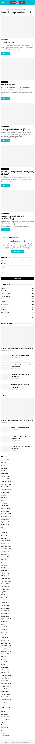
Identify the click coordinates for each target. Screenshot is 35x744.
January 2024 (5, 543)
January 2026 (5, 479)
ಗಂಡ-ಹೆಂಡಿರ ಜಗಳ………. (9, 42)
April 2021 (4, 632)
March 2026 (4, 473)
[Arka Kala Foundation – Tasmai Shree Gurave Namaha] (5, 367)
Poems (3, 310)
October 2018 (5, 697)
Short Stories (4, 39)
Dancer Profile (4, 169)
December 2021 (6, 611)
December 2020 (6, 643)
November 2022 (6, 581)
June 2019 (4, 689)
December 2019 (6, 675)
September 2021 (6, 619)
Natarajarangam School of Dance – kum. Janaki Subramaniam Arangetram (21, 385)
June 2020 (4, 659)
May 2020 (4, 662)
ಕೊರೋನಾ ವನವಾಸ (8, 84)
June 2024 (4, 530)
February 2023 (5, 573)
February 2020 (5, 670)
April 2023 (4, 568)
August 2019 (5, 686)
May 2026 (4, 468)
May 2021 (4, 629)
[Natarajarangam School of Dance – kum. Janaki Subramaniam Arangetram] (5, 386)
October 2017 (5, 702)
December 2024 (6, 514)
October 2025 (5, 487)
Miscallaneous (5, 304)
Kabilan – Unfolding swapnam (20, 355)
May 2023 (4, 565)
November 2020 (6, 646)
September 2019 (6, 683)
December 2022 (6, 578)
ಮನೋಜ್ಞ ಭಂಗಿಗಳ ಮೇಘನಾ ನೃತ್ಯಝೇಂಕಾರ (16, 129)
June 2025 (4, 498)
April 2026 (4, 471)
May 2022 (4, 597)
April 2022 (4, 600)
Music (2, 307)
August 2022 (5, 589)
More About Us (17, 251)
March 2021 (4, 635)
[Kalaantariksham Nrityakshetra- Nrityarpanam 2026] (17, 337)
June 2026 (4, 465)
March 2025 (4, 506)
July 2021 (3, 624)
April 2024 (4, 535)
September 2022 (6, 586)
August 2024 (5, 524)
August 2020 (5, 654)
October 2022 (5, 584)
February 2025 (5, 508)
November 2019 (6, 678)
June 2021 (4, 627)
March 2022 (4, 603)
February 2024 (5, 541)
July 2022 (3, 592)
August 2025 (5, 492)
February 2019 (5, 694)
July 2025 (3, 495)
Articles (3, 288)
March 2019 (4, 691)
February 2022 (5, 605)
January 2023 (5, 576)
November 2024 (6, 516)
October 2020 (5, 648)
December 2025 (6, 481)
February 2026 (5, 476)
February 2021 (5, 638)
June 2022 (4, 594)
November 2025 (6, 484)
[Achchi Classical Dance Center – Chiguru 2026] (5, 377)
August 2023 (5, 557)
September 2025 (6, 489)
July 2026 (3, 462)
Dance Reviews (5, 126)
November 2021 (6, 613)
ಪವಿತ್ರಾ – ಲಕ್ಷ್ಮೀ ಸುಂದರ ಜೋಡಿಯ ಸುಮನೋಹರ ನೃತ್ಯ (12, 217)
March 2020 (4, 667)
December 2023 (6, 546)
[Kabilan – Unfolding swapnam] (5, 358)
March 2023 (4, 570)
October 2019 (5, 681)
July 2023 (3, 559)
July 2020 (3, 656)
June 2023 (4, 562)
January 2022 (5, 608)
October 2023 (5, 551)
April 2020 (4, 664)
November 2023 (6, 549)
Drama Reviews (5, 296)
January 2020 (5, 673)
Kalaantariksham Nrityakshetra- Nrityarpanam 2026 (17, 348)
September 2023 (6, 554)
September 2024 (6, 522)
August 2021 (5, 621)
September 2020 (6, 651)
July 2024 (3, 527)
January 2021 (5, 640)
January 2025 (5, 511)
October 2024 (5, 519)
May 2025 (4, 500)
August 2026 (5, 460)
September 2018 (6, 699)
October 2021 (5, 616)
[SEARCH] (32, 317)
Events (3, 299)
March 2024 (4, 538)
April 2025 (4, 503)
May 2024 (4, 532)
